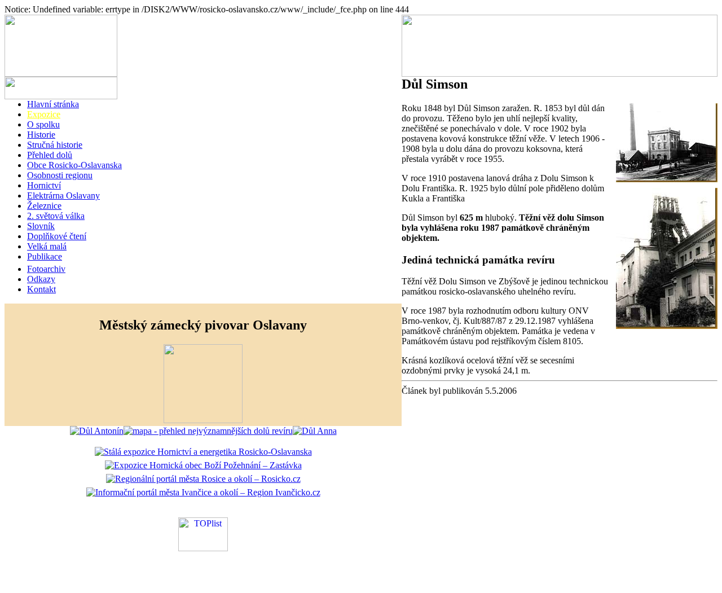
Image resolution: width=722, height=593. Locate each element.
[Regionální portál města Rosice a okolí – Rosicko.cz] (203, 479)
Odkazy (41, 279)
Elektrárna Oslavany (63, 195)
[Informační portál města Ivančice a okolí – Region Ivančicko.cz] (203, 492)
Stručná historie (54, 145)
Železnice (44, 205)
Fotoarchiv (46, 269)
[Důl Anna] (315, 431)
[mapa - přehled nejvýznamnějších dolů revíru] (208, 431)
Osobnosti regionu (60, 175)
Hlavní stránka (53, 104)
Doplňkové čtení (56, 236)
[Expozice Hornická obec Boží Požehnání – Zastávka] (203, 465)
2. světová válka (56, 216)
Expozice (43, 114)
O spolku (43, 124)
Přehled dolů (49, 155)
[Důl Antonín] (97, 431)
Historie (41, 134)
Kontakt (41, 289)
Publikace (44, 256)
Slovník (41, 226)
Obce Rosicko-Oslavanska (74, 165)
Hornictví (44, 185)
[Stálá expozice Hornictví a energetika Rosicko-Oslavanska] (203, 451)
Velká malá (47, 246)
